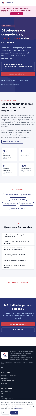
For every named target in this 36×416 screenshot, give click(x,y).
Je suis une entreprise (17, 74)
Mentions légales (6, 391)
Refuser (5, 413)
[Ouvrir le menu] (33, 3)
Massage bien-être (10, 203)
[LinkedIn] (2, 367)
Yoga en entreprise (26, 203)
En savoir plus (19, 408)
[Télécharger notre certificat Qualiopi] (4, 355)
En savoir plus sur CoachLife (12, 141)
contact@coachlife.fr (7, 398)
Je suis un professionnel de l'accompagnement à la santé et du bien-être (18, 66)
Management (27, 194)
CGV (2, 394)
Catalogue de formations (8, 375)
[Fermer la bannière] (34, 11)
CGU (2, 396)
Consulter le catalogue (18, 324)
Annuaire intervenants (7, 380)
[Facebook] (8, 367)
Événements (4, 378)
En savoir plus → (17, 14)
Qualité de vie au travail (18, 199)
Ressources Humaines (11, 194)
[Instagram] (5, 367)
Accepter (14, 413)
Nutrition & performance (18, 208)
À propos (4, 383)
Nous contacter (18, 329)
